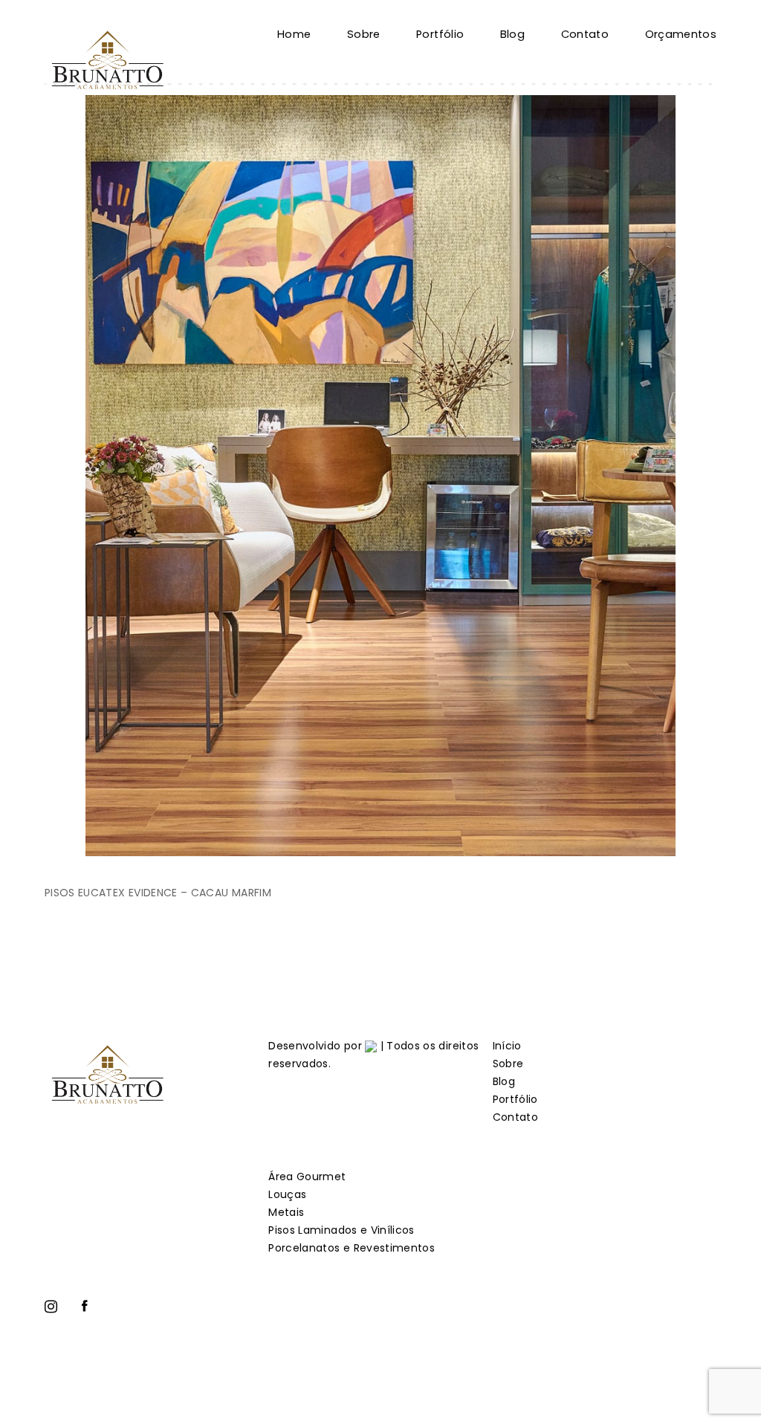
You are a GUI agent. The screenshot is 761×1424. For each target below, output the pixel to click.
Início (507, 1045)
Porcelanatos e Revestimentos (351, 1247)
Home (294, 34)
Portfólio (440, 34)
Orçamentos (681, 34)
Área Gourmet (307, 1176)
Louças (287, 1194)
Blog (512, 34)
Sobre (363, 34)
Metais (286, 1212)
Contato (585, 34)
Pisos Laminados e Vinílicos (341, 1230)
